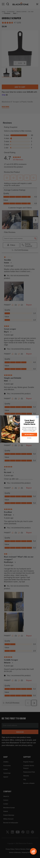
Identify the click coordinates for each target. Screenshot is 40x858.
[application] (33, 851)
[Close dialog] (37, 417)
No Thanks (29, 437)
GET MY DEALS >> (29, 434)
